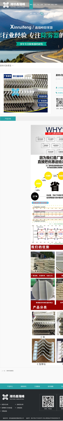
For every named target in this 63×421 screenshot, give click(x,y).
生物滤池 (19, 408)
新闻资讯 (23, 386)
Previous (3, 31)
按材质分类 (20, 404)
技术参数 (50, 386)
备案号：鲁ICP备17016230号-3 (34, 418)
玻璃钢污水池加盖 (7, 408)
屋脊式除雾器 (10, 370)
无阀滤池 (4, 411)
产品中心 (10, 386)
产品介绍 (8, 118)
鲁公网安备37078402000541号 (51, 418)
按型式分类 (5, 404)
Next (60, 31)
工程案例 (37, 386)
